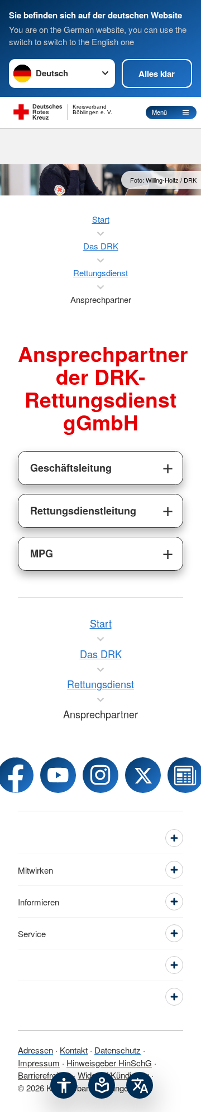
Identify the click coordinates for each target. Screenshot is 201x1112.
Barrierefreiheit (44, 1075)
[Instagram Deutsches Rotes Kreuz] (100, 775)
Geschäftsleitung (71, 468)
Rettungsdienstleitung (83, 510)
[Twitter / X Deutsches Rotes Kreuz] (143, 775)
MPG (41, 553)
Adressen (35, 1050)
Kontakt (74, 1050)
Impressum (39, 1063)
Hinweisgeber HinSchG (109, 1063)
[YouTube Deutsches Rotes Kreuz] (58, 775)
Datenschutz (117, 1050)
